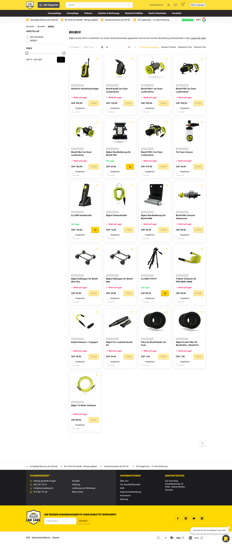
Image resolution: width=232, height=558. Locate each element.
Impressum (125, 495)
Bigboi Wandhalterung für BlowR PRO (118, 154)
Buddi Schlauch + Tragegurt (84, 342)
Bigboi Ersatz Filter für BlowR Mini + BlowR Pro (187, 344)
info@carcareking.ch (43, 488)
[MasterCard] (172, 538)
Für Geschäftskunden (130, 484)
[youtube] (194, 518)
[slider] (27, 53)
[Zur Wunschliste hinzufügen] (97, 58)
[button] (226, 538)
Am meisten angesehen (149, 47)
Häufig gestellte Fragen (45, 480)
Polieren (88, 13)
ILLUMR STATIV (149, 278)
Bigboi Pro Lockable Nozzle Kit (119, 344)
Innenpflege (73, 13)
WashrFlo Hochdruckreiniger (85, 88)
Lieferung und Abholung (83, 488)
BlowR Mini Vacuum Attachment (185, 217)
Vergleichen (80, 108)
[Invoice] (184, 538)
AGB (122, 488)
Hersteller (177, 13)
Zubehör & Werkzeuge (108, 13)
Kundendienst (156, 5)
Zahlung (76, 484)
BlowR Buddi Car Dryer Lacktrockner (117, 90)
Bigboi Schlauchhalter (116, 215)
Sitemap (124, 499)
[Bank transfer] (159, 538)
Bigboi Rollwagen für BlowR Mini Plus (84, 280)
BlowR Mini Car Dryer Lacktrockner (81, 154)
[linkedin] (202, 518)
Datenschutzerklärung (130, 491)
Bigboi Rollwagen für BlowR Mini (119, 280)
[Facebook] (177, 518)
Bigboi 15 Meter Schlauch (83, 405)
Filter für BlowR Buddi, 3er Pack (153, 344)
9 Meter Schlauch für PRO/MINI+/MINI (186, 280)
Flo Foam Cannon (184, 152)
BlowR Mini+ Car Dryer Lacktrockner (152, 90)
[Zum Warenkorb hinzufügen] (130, 167)
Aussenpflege (54, 13)
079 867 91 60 (40, 491)
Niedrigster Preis (185, 47)
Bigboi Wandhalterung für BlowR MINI (153, 217)
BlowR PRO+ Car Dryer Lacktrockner (152, 154)
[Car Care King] (30, 5)
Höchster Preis (200, 47)
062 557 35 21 (40, 484)
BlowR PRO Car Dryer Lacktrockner (186, 90)
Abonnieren (83, 521)
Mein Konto (77, 491)
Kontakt (75, 480)
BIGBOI (51, 26)
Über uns (124, 480)
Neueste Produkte (168, 47)
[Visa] (178, 538)
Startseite (30, 26)
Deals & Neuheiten (157, 13)
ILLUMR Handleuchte (81, 215)
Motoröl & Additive (134, 13)
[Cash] (166, 538)
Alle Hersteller (37, 37)
